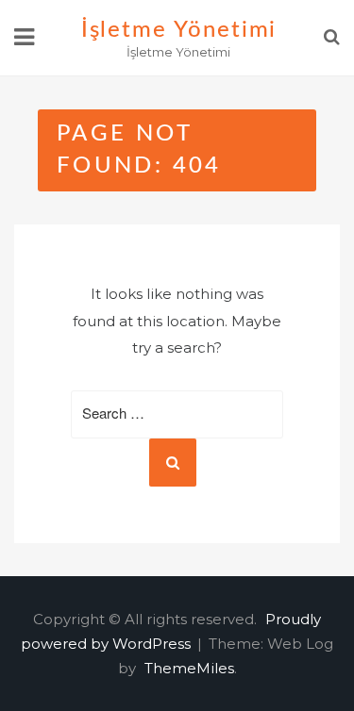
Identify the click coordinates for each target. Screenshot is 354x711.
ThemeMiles (189, 668)
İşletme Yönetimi (179, 30)
